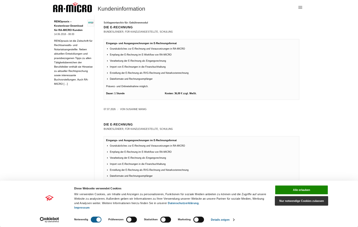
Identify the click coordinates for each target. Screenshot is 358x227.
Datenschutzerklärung (183, 203)
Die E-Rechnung (118, 27)
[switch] (131, 220)
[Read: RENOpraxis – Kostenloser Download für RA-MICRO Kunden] (90, 23)
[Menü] (300, 7)
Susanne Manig (136, 109)
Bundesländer (113, 31)
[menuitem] (300, 7)
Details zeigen (220, 219)
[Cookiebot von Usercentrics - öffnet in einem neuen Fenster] (49, 220)
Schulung (166, 31)
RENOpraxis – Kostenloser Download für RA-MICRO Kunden (68, 25)
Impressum (82, 207)
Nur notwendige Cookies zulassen (301, 200)
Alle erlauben (301, 189)
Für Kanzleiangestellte (141, 31)
